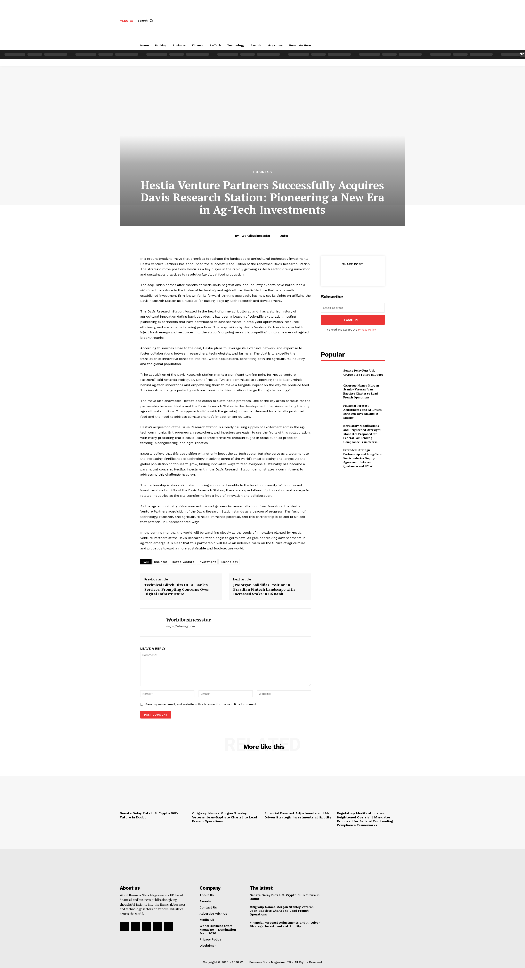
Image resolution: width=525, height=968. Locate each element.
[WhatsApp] (362, 274)
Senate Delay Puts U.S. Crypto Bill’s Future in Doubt (363, 372)
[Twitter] (343, 274)
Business (262, 172)
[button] (146, 20)
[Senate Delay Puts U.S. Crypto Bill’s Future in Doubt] (330, 372)
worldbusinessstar (256, 236)
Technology (229, 561)
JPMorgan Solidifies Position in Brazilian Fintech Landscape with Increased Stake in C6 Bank (264, 589)
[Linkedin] (146, 926)
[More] (371, 274)
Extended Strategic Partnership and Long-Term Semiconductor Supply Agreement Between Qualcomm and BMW (362, 458)
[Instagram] (135, 926)
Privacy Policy (367, 329)
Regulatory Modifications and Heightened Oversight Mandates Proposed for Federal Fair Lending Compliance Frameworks (362, 434)
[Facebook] (334, 274)
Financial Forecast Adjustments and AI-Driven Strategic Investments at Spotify (362, 412)
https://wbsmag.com (180, 626)
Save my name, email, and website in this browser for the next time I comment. (201, 704)
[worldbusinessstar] (150, 622)
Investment (207, 561)
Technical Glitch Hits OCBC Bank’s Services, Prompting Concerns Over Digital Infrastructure (176, 589)
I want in (351, 319)
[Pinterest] (352, 274)
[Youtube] (168, 926)
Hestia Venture (183, 561)
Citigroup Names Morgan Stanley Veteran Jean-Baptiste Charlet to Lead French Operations (361, 391)
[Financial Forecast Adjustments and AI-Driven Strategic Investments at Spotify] (330, 410)
